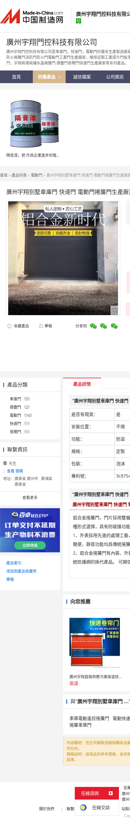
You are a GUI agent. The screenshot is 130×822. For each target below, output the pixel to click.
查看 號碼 (15, 471)
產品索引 (13, 563)
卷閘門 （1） (21, 432)
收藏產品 (21, 326)
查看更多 (30, 497)
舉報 (48, 326)
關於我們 (46, 809)
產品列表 (19, 175)
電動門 (36, 175)
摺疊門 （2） (21, 407)
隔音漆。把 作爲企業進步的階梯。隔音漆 (40, 155)
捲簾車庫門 (80, 725)
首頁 (4, 175)
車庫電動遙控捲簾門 (89, 718)
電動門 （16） (22, 415)
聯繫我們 (74, 809)
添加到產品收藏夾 (21, 571)
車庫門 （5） (21, 399)
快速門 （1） (21, 423)
